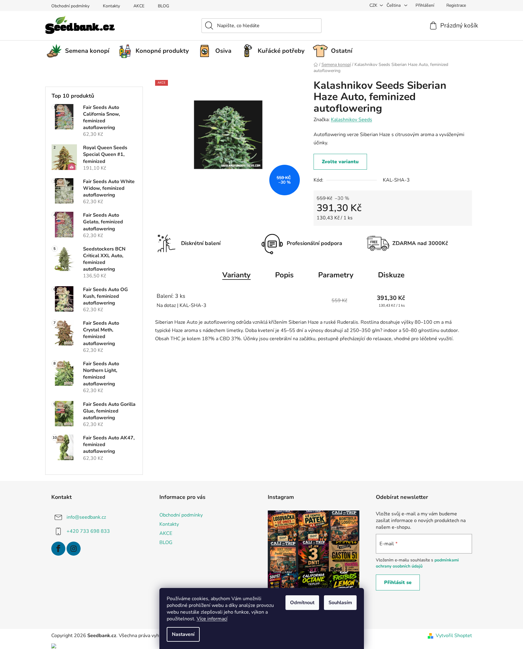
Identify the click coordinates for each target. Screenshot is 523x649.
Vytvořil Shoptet (454, 635)
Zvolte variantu (340, 161)
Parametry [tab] (336, 275)
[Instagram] (74, 549)
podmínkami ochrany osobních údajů (417, 563)
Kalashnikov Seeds (351, 119)
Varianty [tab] (236, 275)
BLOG (163, 6)
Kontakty (111, 6)
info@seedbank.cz (86, 517)
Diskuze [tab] (391, 275)
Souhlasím (340, 602)
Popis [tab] (284, 275)
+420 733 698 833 (88, 531)
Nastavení (183, 634)
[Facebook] (58, 549)
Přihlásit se (398, 582)
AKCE (138, 6)
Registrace (456, 5)
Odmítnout (302, 602)
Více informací (212, 618)
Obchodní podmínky (70, 6)
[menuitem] (80, 51)
